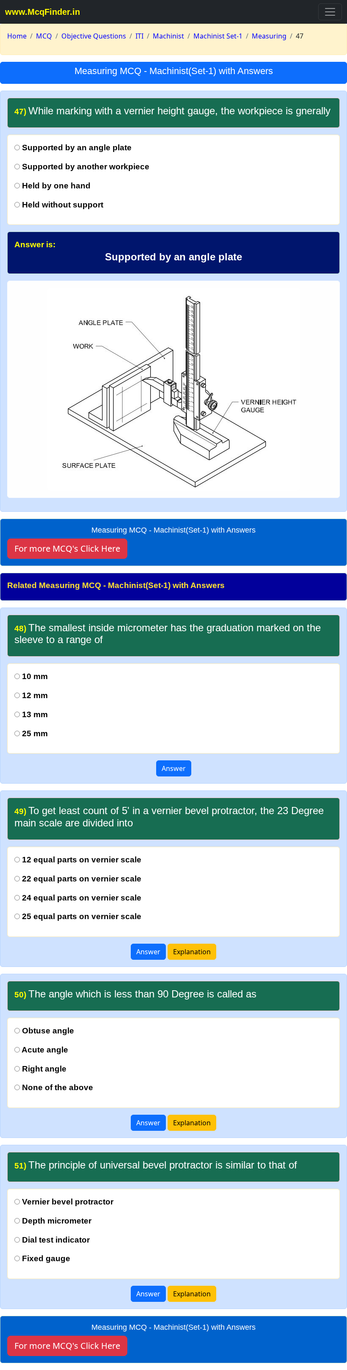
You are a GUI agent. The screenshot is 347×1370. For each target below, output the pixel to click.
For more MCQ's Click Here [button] (67, 548)
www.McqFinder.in (42, 12)
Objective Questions (93, 36)
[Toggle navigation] (330, 11)
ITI (139, 36)
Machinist (168, 36)
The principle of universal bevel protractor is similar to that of (155, 1165)
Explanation (192, 951)
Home (17, 36)
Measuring (269, 36)
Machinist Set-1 (217, 36)
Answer (174, 768)
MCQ (44, 36)
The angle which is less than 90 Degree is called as (135, 994)
